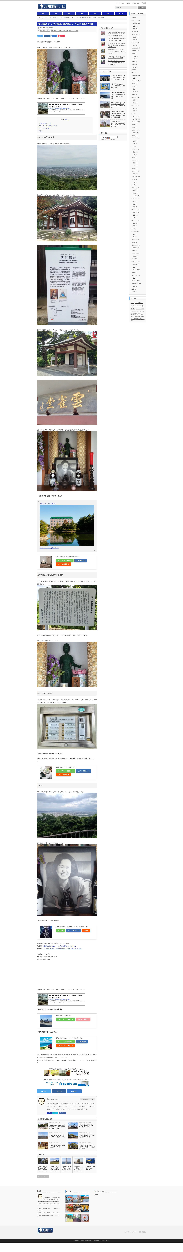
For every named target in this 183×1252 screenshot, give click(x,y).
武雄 (134, 86)
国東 (134, 201)
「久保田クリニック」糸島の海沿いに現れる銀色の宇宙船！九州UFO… (54, 1169)
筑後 (134, 53)
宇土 (134, 182)
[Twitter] (140, 1232)
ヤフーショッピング (73, 930)
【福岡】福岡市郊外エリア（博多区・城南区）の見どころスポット (87, 1146)
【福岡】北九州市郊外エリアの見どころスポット (57, 1146)
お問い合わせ (136, 3)
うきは (134, 56)
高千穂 (134, 256)
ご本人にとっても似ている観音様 (47, 126)
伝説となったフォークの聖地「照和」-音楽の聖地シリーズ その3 (62, 948)
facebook (145, 3)
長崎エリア (135, 116)
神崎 (134, 108)
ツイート (96, 1194)
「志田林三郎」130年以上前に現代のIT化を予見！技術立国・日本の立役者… (57, 1126)
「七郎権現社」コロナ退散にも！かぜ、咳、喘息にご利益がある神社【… (78, 1170)
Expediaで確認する (83, 1019)
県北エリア (135, 130)
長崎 (69, 13)
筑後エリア (135, 47)
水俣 (134, 168)
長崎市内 (135, 119)
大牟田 (134, 67)
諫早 (134, 143)
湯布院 (134, 193)
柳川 (134, 61)
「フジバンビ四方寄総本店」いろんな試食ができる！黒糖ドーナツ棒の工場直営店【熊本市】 (116, 45)
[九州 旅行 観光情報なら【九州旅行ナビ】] (52, 8)
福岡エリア (42, 28)
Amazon (86, 930)
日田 (134, 223)
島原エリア (135, 121)
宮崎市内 (135, 247)
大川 (134, 58)
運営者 (128, 3)
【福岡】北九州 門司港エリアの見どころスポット (86, 1126)
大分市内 (135, 195)
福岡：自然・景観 (73, 31)
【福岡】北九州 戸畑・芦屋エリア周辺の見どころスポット (57, 1136)
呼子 (134, 102)
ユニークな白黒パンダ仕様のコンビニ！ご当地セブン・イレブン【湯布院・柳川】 (118, 105)
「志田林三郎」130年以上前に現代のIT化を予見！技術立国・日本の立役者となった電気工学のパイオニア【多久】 (49, 1199)
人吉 (134, 165)
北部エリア (135, 198)
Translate (112, 139)
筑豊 (134, 45)
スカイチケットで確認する (65, 771)
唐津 (134, 99)
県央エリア (135, 138)
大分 (95, 13)
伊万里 (134, 91)
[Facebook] (143, 1232)
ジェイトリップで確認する (65, 1041)
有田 (134, 94)
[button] (69, 1199)
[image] (67, 93)
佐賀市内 (135, 75)
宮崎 (108, 13)
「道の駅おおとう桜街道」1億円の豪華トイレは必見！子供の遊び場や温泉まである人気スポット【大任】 (116, 33)
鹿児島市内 (135, 283)
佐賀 (56, 13)
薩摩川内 (135, 264)
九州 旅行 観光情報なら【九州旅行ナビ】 (90, 1240)
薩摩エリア (135, 280)
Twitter (55, 1112)
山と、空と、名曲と (44, 128)
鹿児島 (121, 13)
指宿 (134, 286)
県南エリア (135, 160)
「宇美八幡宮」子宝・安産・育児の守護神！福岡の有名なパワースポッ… (42, 1170)
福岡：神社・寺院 (63, 31)
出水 (134, 267)
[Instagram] (145, 1232)
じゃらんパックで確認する (65, 1045)
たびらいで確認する (83, 771)
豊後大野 (135, 212)
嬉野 (134, 83)
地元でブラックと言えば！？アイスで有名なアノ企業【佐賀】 (118, 85)
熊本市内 (135, 176)
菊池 (134, 157)
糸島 (134, 28)
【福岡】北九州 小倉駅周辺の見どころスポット (86, 1136)
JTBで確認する (82, 1041)
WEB (49, 1112)
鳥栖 (134, 110)
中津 (134, 206)
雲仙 (134, 124)
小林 (134, 242)
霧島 (134, 278)
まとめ (40, 131)
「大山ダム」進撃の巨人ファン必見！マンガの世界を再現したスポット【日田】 (118, 77)
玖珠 (134, 225)
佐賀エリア (51, 1122)
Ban (48, 1099)
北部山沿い (135, 253)
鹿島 (134, 89)
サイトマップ (121, 3)
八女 (134, 64)
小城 (59, 1122)
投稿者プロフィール (88, 1099)
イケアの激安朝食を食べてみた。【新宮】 (90, 1168)
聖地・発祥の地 (55, 31)
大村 (134, 141)
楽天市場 (60, 930)
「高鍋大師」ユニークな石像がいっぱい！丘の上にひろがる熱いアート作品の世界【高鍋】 (118, 124)
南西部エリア (135, 80)
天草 (134, 162)
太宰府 (134, 31)
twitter (143, 3)
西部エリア (135, 220)
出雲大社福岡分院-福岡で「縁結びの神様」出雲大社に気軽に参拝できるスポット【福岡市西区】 (118, 114)
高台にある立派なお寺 (44, 123)
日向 (134, 236)
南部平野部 (135, 245)
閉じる (67, 119)
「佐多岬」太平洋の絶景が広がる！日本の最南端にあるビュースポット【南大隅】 (118, 95)
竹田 (134, 215)
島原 (134, 127)
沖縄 (133, 289)
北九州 (60, 1132)
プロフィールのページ (83, 1103)
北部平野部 (135, 231)
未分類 (133, 291)
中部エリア (135, 187)
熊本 (82, 13)
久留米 (134, 50)
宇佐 (134, 204)
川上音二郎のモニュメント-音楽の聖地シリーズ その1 (59, 946)
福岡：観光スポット (45, 31)
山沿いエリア (135, 275)
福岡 (43, 13)
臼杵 (134, 217)
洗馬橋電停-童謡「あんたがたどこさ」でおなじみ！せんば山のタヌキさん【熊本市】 (116, 51)
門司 (90, 1122)
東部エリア (135, 105)
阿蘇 (134, 173)
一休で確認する (80, 560)
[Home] (39, 18)
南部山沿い (135, 239)
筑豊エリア (135, 42)
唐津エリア (135, 97)
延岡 (134, 234)
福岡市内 (51, 28)
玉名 (134, 151)
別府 (134, 190)
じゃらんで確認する (63, 564)
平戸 (134, 135)
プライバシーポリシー (131, 1232)
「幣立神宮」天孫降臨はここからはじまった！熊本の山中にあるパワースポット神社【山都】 (116, 62)
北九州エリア (82, 1122)
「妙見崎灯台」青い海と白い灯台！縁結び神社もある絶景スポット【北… (66, 1170)
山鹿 (134, 154)
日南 (134, 250)
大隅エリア (135, 269)
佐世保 (134, 132)
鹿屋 (134, 272)
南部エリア (135, 209)
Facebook (62, 1112)
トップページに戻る (43, 1176)
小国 (134, 179)
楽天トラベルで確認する (65, 560)
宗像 (134, 26)
